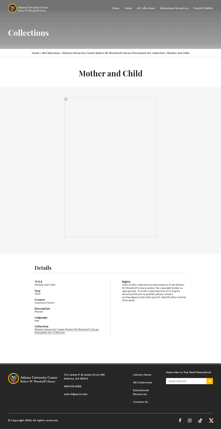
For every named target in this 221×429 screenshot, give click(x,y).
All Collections (51, 52)
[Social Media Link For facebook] (180, 420)
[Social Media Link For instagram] (190, 420)
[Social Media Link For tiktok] (200, 420)
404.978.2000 (72, 386)
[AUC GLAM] (32, 377)
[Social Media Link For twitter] (211, 420)
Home (35, 52)
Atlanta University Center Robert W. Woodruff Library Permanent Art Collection (113, 52)
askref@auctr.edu (76, 394)
